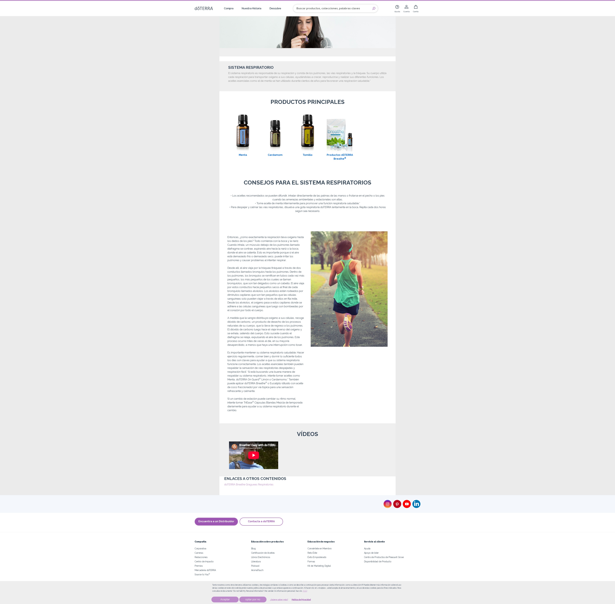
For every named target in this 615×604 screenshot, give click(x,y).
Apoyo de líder (371, 552)
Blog (253, 548)
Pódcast (255, 565)
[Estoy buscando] (374, 8)
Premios (199, 565)
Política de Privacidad (301, 600)
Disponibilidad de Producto (377, 561)
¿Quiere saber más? (279, 600)
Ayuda (367, 548)
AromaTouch (257, 570)
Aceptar (225, 599)
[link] (397, 8)
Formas (311, 561)
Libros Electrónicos (260, 557)
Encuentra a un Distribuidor (216, 521)
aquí (305, 591)
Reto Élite (312, 552)
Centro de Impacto (204, 561)
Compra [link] (228, 8)
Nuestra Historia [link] (251, 8)
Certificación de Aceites (263, 552)
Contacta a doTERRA (261, 521)
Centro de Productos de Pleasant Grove (384, 557)
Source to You (202, 574)
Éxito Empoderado (317, 557)
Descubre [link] (275, 8)
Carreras (199, 552)
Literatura (256, 561)
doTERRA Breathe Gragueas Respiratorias (248, 484)
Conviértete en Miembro (320, 548)
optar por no (252, 599)
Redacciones (201, 557)
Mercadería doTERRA (205, 570)
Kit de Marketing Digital (319, 565)
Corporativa (200, 548)
